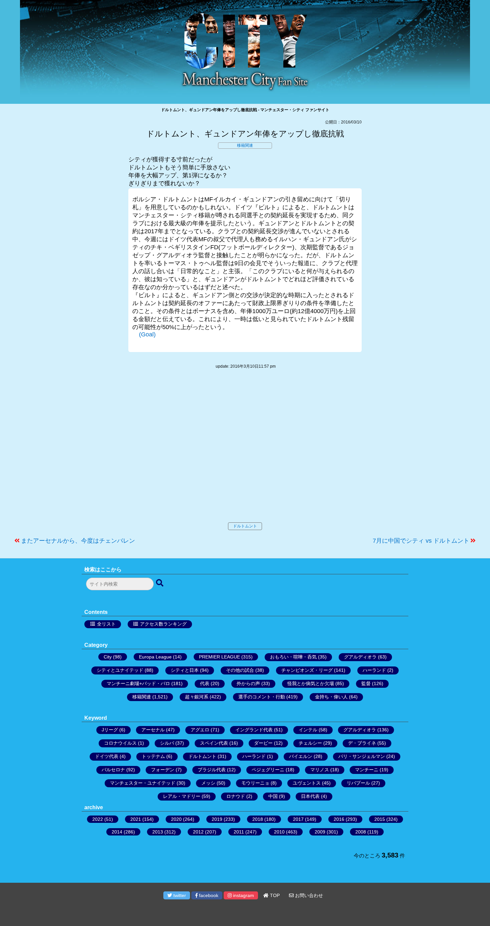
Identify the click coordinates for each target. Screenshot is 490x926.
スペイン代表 (214, 743)
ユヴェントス (307, 783)
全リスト (106, 624)
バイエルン (300, 756)
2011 (239, 831)
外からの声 (248, 683)
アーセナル (153, 729)
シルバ (167, 743)
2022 (97, 819)
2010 (279, 831)
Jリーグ (110, 729)
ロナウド (235, 796)
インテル (308, 729)
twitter (179, 895)
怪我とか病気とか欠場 (310, 683)
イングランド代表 (254, 729)
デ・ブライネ (362, 743)
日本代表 (310, 796)
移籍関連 (245, 145)
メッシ (208, 783)
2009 (320, 831)
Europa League (155, 656)
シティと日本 (185, 670)
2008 (360, 831)
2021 (135, 819)
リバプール (358, 783)
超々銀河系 (196, 696)
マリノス (319, 769)
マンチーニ (366, 769)
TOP (274, 895)
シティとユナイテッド (120, 670)
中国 (273, 796)
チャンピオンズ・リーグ (307, 670)
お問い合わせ (308, 895)
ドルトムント (245, 526)
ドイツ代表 (106, 756)
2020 (176, 819)
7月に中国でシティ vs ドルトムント (421, 540)
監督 (366, 683)
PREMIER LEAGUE (219, 656)
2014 (117, 831)
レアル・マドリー (181, 796)
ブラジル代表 (212, 769)
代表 (204, 683)
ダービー (263, 743)
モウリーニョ (255, 783)
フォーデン (162, 769)
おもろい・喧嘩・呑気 (293, 656)
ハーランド (374, 670)
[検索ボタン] (160, 583)
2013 (157, 831)
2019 (217, 819)
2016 (339, 819)
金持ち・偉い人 (331, 696)
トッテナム (153, 756)
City (108, 656)
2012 (198, 831)
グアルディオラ (360, 656)
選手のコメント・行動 (261, 696)
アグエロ (200, 729)
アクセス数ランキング (163, 624)
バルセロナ (113, 769)
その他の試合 (240, 670)
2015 (379, 819)
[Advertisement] (245, 452)
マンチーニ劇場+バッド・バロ (138, 683)
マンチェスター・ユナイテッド (142, 783)
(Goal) (147, 334)
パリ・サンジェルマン (361, 756)
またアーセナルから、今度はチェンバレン (78, 540)
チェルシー (310, 743)
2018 (257, 819)
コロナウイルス (120, 743)
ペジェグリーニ (268, 769)
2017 (298, 819)
